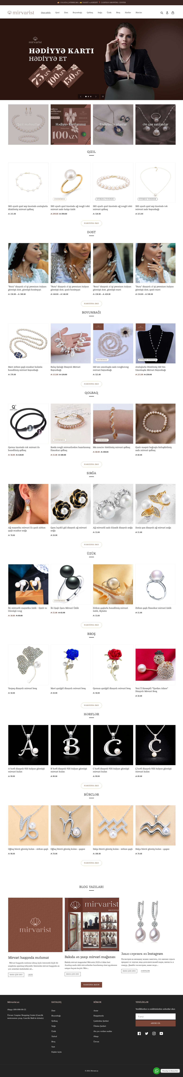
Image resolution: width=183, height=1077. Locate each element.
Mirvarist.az (94, 1071)
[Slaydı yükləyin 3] (91, 97)
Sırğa (53, 1026)
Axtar (96, 1011)
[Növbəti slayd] (96, 96)
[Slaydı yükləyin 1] (86, 97)
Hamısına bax (91, 223)
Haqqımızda (99, 1016)
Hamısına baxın (91, 984)
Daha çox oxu (16, 974)
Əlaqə (96, 1036)
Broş (53, 1042)
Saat (53, 1047)
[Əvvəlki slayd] (81, 96)
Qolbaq (54, 1021)
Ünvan (96, 1042)
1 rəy (30, 975)
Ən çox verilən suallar (103, 1031)
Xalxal (54, 1036)
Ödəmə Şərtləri (100, 1026)
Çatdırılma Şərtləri (101, 1021)
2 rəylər (145, 971)
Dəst (53, 1011)
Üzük (53, 1031)
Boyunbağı (56, 1016)
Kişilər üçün (56, 1052)
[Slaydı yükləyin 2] (88, 97)
